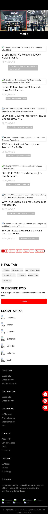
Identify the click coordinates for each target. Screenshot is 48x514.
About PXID (6, 439)
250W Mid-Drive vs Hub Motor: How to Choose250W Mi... (24, 117)
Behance (11, 353)
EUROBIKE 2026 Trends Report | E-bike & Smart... (22, 174)
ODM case (6, 464)
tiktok (9, 360)
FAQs (4, 425)
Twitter (10, 325)
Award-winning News (32, 270)
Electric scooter (7, 380)
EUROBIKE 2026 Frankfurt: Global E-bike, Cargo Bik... (22, 232)
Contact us (6, 450)
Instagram (11, 339)
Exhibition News (17, 270)
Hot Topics (5, 270)
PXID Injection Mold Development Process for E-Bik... (21, 146)
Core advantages (8, 443)
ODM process (7, 414)
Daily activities (33, 275)
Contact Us (24, 301)
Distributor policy (8, 422)
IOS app (5, 467)
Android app (6, 471)
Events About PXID (8, 275)
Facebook (11, 318)
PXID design (21, 275)
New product (6, 280)
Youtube (11, 332)
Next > (26, 251)
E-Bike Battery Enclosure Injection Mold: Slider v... (21, 56)
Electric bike (6, 376)
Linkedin (10, 346)
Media (24, 34)
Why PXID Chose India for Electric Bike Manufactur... (24, 203)
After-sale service (8, 418)
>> (32, 251)
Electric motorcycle (9, 384)
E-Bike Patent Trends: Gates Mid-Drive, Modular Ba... (21, 88)
